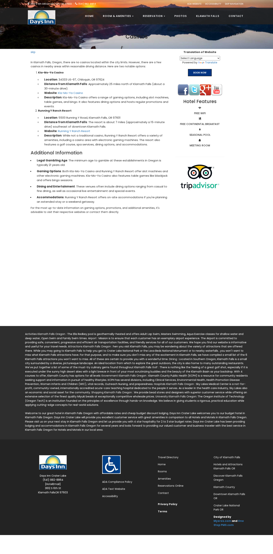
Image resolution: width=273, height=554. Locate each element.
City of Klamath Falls (227, 457)
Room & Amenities (117, 16)
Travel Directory (168, 457)
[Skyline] (40, 12)
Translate (211, 62)
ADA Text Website (113, 489)
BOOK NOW (199, 72)
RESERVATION (153, 16)
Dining (173, 359)
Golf (155, 367)
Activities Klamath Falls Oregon (45, 334)
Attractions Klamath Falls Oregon (90, 346)
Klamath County (224, 487)
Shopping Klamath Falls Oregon (112, 392)
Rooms (162, 471)
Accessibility (110, 496)
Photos (180, 16)
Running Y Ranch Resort (74, 131)
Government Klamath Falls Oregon (124, 376)
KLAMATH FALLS (207, 16)
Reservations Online (170, 486)
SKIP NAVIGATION (234, 3)
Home (89, 16)
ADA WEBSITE (194, 3)
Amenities (164, 479)
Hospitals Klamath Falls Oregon (174, 384)
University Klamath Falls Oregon (175, 396)
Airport (92, 338)
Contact (236, 16)
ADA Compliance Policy (117, 482)
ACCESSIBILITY (213, 3)
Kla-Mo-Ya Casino (70, 93)
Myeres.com (222, 521)
